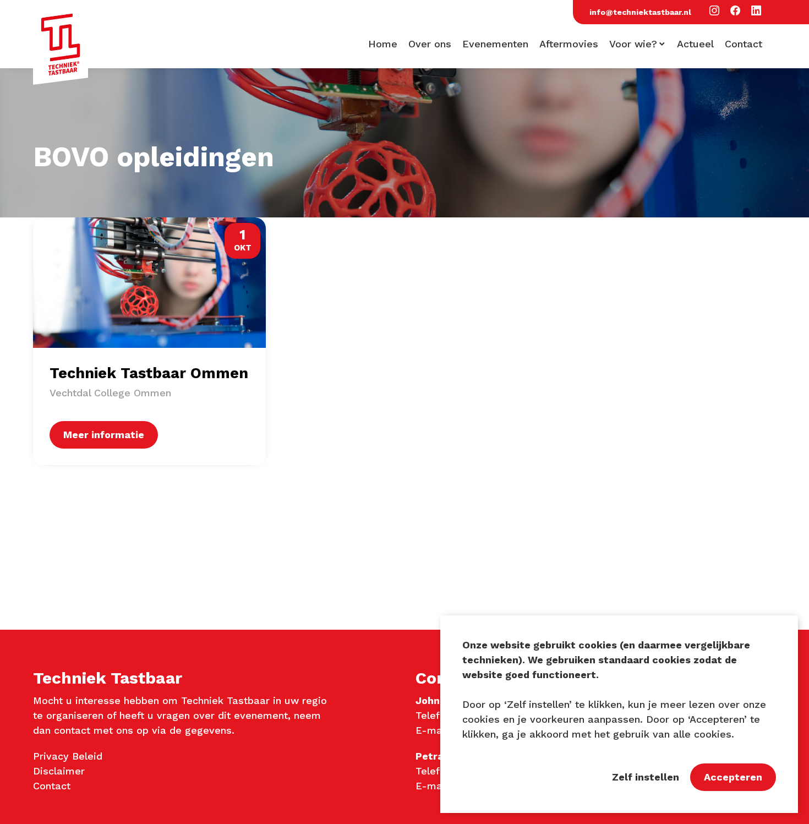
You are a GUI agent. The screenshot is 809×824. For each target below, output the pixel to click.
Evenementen (495, 44)
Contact (743, 44)
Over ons (429, 44)
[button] (714, 11)
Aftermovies (568, 44)
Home (382, 44)
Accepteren (733, 777)
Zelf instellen (645, 777)
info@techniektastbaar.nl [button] (640, 12)
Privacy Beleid (67, 756)
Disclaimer (59, 771)
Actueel (695, 44)
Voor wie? (633, 44)
